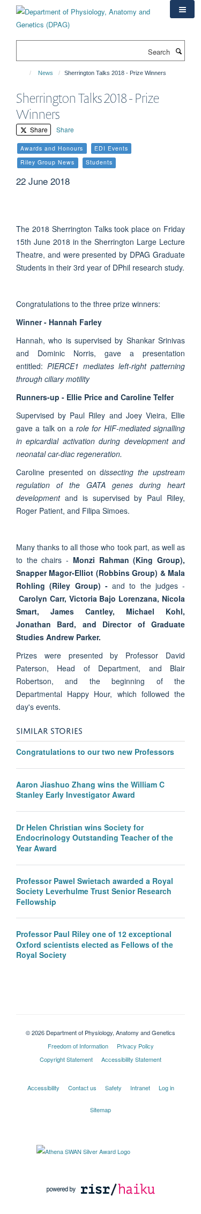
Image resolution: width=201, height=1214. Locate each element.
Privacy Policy (135, 1045)
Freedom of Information (78, 1045)
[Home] (25, 73)
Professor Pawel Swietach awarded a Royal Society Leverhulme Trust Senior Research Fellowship (94, 891)
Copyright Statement (66, 1059)
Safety (113, 1087)
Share (38, 129)
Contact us (82, 1087)
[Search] (178, 51)
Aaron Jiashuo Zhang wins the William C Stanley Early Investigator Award (90, 789)
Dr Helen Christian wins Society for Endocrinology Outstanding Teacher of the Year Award (94, 837)
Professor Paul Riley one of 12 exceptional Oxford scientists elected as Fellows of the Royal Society (94, 944)
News (45, 73)
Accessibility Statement (131, 1059)
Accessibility (43, 1087)
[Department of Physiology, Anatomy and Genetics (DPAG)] (85, 14)
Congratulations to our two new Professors (95, 751)
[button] (182, 9)
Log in (166, 1087)
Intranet (140, 1087)
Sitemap (100, 1109)
